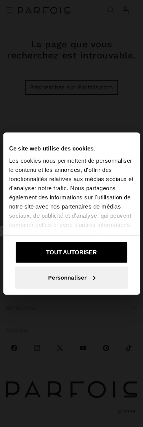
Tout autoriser (71, 252)
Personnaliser (67, 277)
